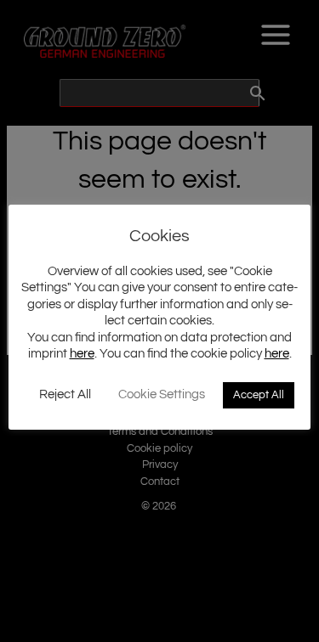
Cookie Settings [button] (161, 394)
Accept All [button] (258, 395)
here (82, 353)
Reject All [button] (65, 394)
